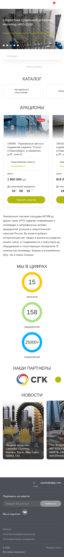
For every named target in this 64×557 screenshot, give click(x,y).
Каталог (32, 78)
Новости (32, 395)
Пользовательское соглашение (18, 539)
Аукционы (32, 107)
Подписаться (50, 504)
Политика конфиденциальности (19, 534)
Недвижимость (18, 166)
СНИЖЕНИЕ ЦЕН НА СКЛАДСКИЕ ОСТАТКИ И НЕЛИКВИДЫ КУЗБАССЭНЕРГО (27, 33)
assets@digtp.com (50, 482)
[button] (4, 45)
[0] (51, 4)
